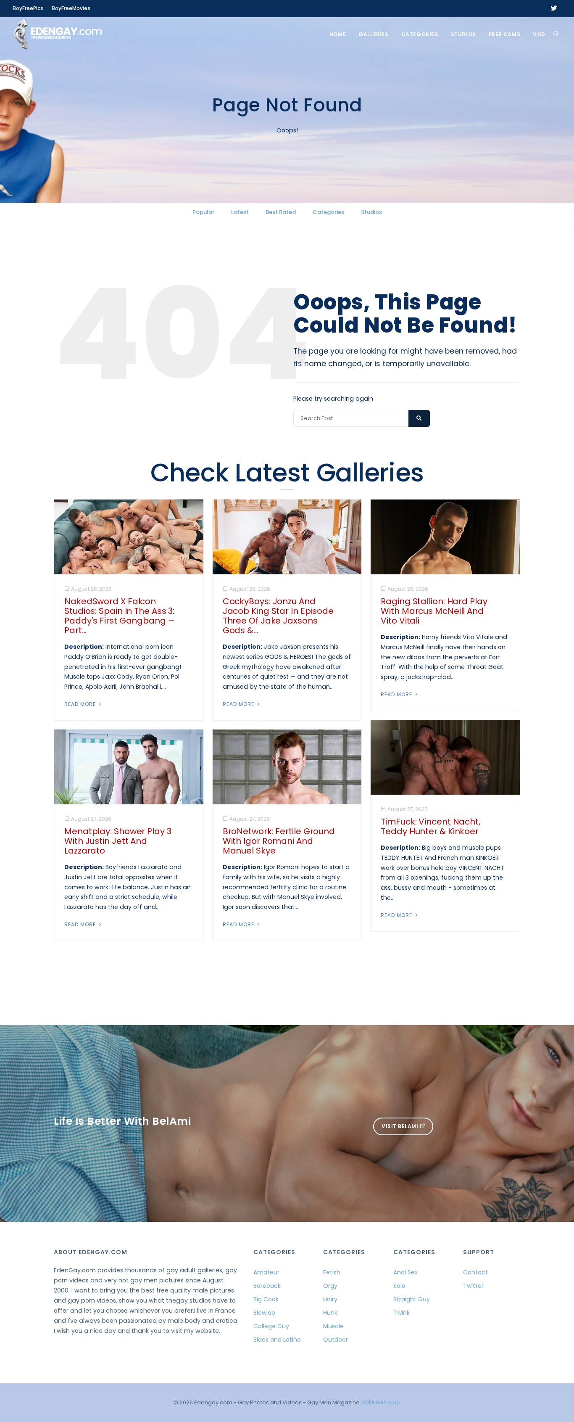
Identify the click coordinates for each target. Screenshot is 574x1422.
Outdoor (335, 1339)
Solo (399, 1286)
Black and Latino (277, 1339)
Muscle (333, 1326)
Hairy (330, 1299)
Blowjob (264, 1312)
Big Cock (266, 1299)
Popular (203, 212)
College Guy (271, 1326)
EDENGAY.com (381, 1402)
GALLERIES (373, 34)
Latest (240, 212)
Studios (463, 34)
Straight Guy (411, 1299)
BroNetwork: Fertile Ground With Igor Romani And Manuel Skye (279, 840)
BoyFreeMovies (71, 8)
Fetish (331, 1272)
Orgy (330, 1286)
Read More (80, 704)
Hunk (330, 1312)
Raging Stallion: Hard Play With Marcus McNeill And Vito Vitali (434, 610)
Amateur (266, 1272)
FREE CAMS (504, 34)
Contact (475, 1272)
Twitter (473, 1286)
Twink (401, 1312)
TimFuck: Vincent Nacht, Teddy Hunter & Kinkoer (430, 826)
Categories (419, 34)
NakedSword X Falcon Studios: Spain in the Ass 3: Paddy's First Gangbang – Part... (119, 615)
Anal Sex (405, 1272)
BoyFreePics (28, 8)
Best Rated (281, 212)
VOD (539, 34)
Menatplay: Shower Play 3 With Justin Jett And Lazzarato (117, 840)
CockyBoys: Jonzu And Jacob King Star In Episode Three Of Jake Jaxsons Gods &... (278, 615)
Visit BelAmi (401, 1126)
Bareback (267, 1286)
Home (337, 34)
